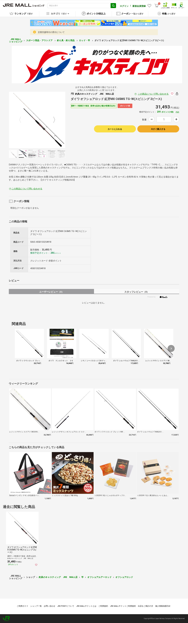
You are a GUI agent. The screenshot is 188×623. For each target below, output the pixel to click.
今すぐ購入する (158, 129)
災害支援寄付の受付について (51, 32)
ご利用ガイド (22, 606)
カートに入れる (115, 129)
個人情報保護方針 (163, 606)
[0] (157, 6)
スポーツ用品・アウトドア (39, 40)
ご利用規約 (103, 606)
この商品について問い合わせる (153, 94)
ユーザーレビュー (51, 291)
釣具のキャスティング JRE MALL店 (58, 577)
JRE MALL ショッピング (15, 40)
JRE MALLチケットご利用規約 (123, 606)
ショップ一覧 (36, 606)
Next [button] (52, 119)
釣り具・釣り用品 (66, 40)
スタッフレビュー (136, 291)
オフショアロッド (124, 577)
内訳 (177, 112)
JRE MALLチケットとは (86, 606)
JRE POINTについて (65, 606)
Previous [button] (22, 119)
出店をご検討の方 (145, 606)
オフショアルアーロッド (99, 577)
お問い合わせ (49, 606)
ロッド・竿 (85, 40)
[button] (171, 348)
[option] (37, 120)
